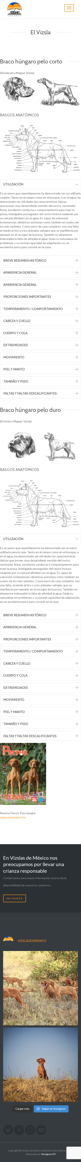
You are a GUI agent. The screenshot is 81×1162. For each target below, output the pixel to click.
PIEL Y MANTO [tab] (14, 369)
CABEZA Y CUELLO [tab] (16, 321)
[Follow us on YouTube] (41, 1130)
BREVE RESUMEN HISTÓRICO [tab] (24, 260)
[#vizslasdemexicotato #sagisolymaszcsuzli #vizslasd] (40, 988)
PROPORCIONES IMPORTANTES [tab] (27, 296)
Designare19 (48, 1154)
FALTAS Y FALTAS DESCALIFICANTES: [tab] (30, 393)
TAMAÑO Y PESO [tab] (15, 381)
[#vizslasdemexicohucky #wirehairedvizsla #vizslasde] (40, 1064)
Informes (14, 898)
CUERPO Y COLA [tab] (15, 333)
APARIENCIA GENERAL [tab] (20, 272)
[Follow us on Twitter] (8, 1130)
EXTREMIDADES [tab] (15, 345)
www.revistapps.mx (13, 817)
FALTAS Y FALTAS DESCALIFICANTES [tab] (29, 736)
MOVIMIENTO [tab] (13, 357)
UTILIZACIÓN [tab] (13, 184)
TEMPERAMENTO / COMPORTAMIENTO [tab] (33, 309)
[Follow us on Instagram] (30, 1130)
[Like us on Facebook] (19, 1130)
